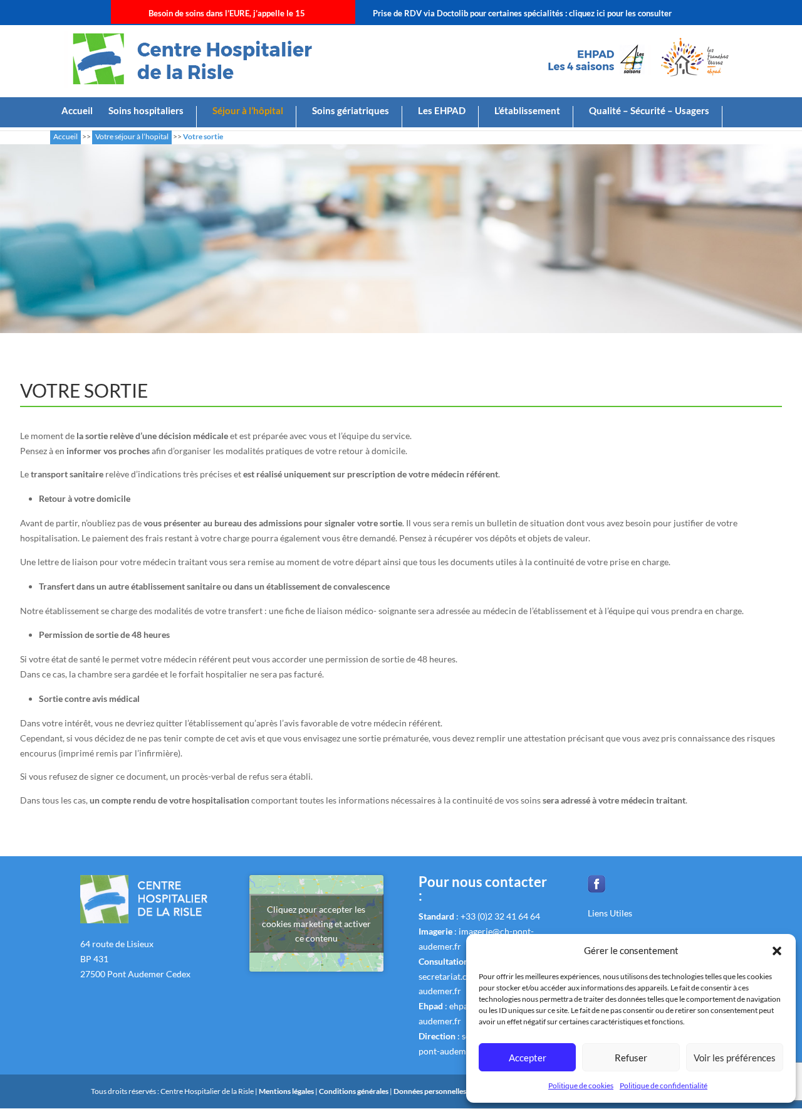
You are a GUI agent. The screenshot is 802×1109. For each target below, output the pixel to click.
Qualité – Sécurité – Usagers (649, 111)
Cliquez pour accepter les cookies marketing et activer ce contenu (316, 923)
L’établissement (527, 111)
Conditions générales (354, 1091)
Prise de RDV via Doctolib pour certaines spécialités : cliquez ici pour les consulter (522, 13)
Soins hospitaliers (146, 111)
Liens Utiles (610, 913)
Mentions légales (287, 1091)
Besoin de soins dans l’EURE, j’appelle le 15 (226, 13)
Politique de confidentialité (663, 1085)
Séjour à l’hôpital (247, 111)
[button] (777, 951)
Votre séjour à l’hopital (132, 136)
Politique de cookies (580, 1085)
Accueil (77, 111)
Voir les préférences (735, 1057)
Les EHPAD (442, 111)
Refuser (631, 1057)
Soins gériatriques (350, 111)
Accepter (527, 1057)
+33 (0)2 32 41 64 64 (500, 916)
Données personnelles (429, 1091)
